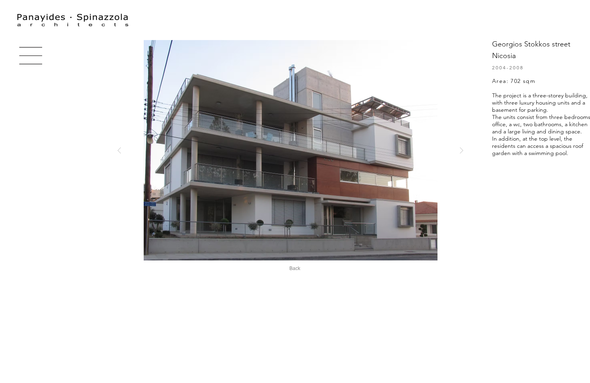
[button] (30, 55)
